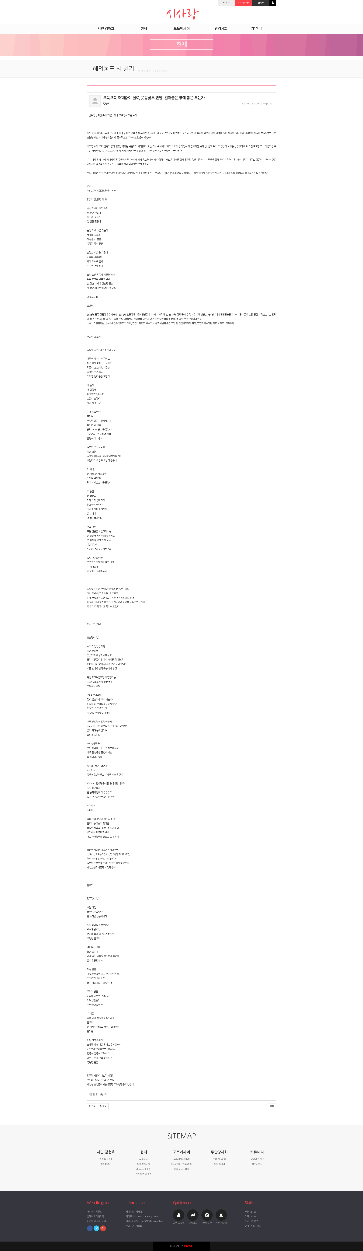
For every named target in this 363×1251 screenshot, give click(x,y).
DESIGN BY (181, 1246)
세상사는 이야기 (143, 1169)
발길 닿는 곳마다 (181, 1169)
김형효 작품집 (105, 1159)
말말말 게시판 (257, 1159)
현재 (143, 1152)
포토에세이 (181, 1152)
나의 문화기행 (143, 1164)
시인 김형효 (106, 1152)
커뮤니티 (257, 1152)
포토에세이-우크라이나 (181, 1164)
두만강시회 (219, 1152)
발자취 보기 (105, 1164)
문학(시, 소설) (219, 1159)
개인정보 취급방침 (95, 1212)
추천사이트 (257, 1164)
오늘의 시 (143, 1159)
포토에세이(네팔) (182, 1159)
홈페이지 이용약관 (95, 1216)
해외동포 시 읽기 (144, 1174)
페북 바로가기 (244, 3)
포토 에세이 (219, 1164)
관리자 (261, 3)
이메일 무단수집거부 (96, 1221)
